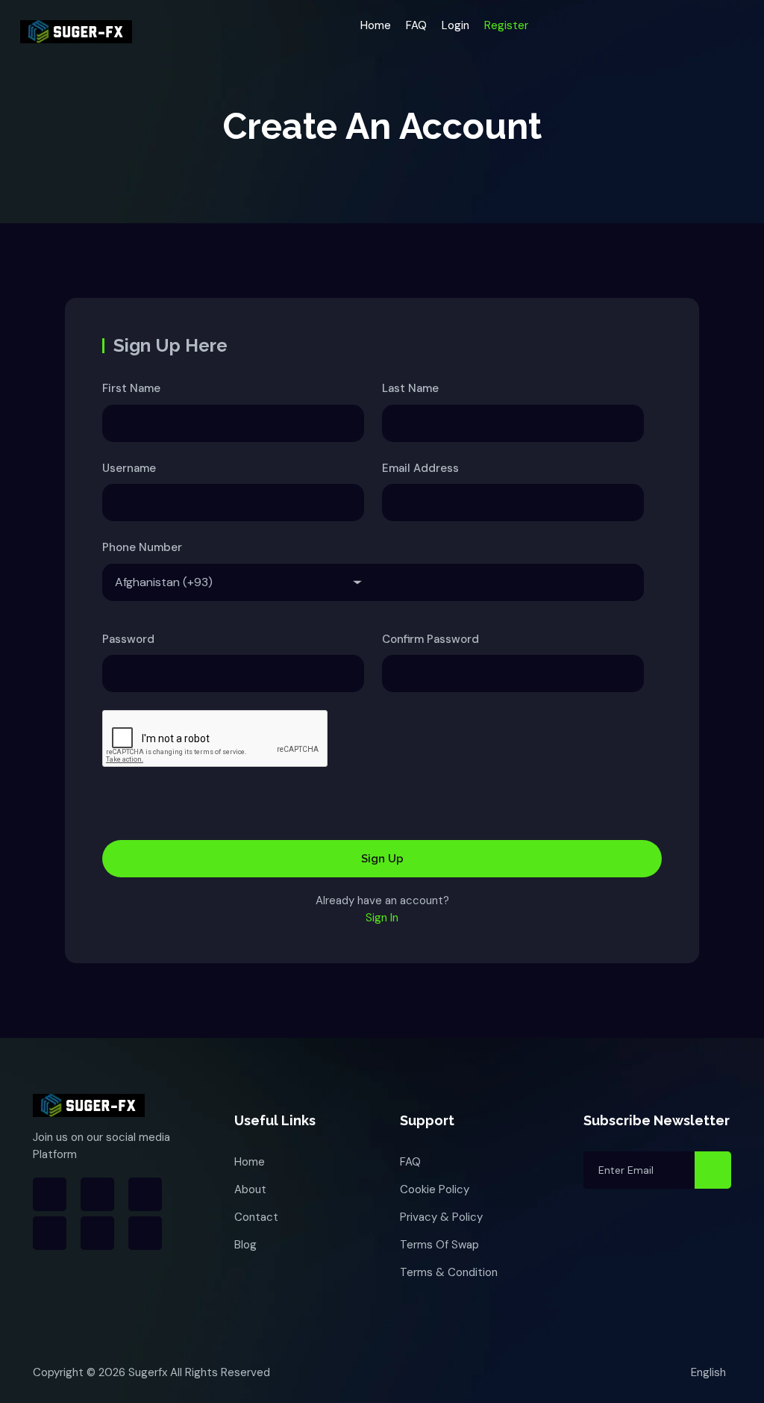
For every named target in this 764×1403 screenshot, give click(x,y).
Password (128, 639)
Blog (245, 1244)
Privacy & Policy (441, 1217)
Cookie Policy (434, 1189)
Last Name (410, 388)
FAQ (416, 25)
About (250, 1189)
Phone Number (142, 547)
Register (506, 25)
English (708, 1372)
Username (129, 468)
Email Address (420, 468)
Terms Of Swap (439, 1244)
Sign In (382, 917)
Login (455, 25)
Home (375, 25)
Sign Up (382, 858)
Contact (256, 1217)
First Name (131, 388)
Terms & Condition (449, 1272)
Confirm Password (430, 639)
